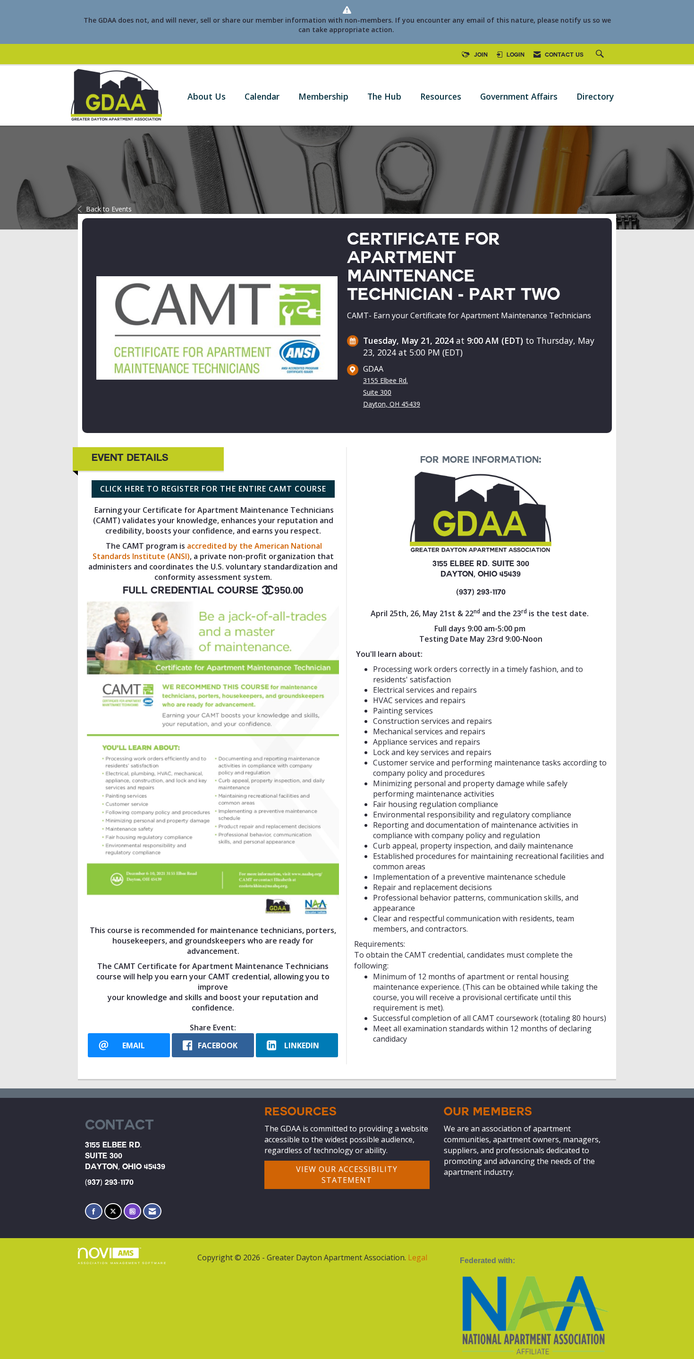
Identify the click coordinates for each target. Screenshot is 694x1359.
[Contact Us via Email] (152, 1211)
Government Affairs (519, 96)
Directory (595, 96)
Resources (440, 96)
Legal (417, 1257)
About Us (206, 96)
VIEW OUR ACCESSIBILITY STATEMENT (347, 1174)
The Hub (384, 96)
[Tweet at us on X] (113, 1211)
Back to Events (109, 208)
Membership (323, 96)
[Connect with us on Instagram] (132, 1211)
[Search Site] (600, 55)
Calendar (262, 96)
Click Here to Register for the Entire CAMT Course (213, 489)
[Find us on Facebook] (93, 1211)
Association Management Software (122, 1263)
